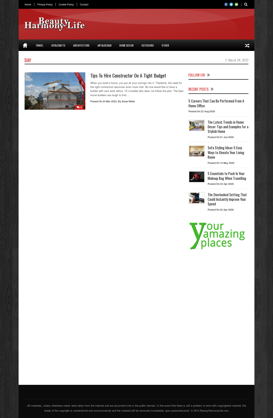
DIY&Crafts (58, 45)
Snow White (128, 101)
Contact (84, 4)
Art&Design (104, 45)
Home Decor (126, 45)
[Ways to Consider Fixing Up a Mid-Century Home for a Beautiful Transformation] (247, 45)
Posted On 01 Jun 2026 (221, 137)
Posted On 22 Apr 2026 (221, 184)
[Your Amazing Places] (218, 249)
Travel (39, 45)
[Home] (25, 45)
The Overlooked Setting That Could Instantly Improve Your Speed (227, 199)
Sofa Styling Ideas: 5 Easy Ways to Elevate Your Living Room (226, 152)
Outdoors (147, 45)
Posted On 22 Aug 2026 (201, 111)
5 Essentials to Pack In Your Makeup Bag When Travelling (227, 176)
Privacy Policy (45, 4)
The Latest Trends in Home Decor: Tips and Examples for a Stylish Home (228, 126)
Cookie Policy (66, 4)
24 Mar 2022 (110, 101)
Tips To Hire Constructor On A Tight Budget (128, 75)
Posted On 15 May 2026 (221, 163)
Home (28, 4)
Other (165, 45)
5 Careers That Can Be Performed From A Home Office (216, 103)
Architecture (81, 45)
